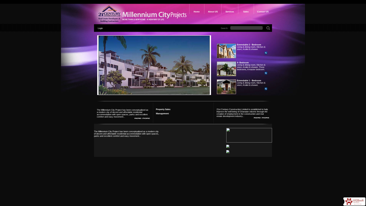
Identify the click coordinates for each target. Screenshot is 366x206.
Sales (246, 11)
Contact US (263, 11)
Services (230, 11)
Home (197, 11)
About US (213, 11)
